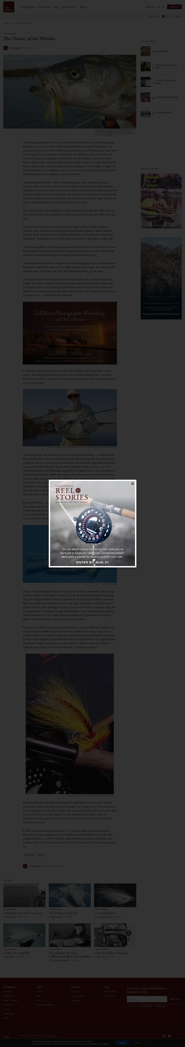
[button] (133, 483)
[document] (92, 523)
